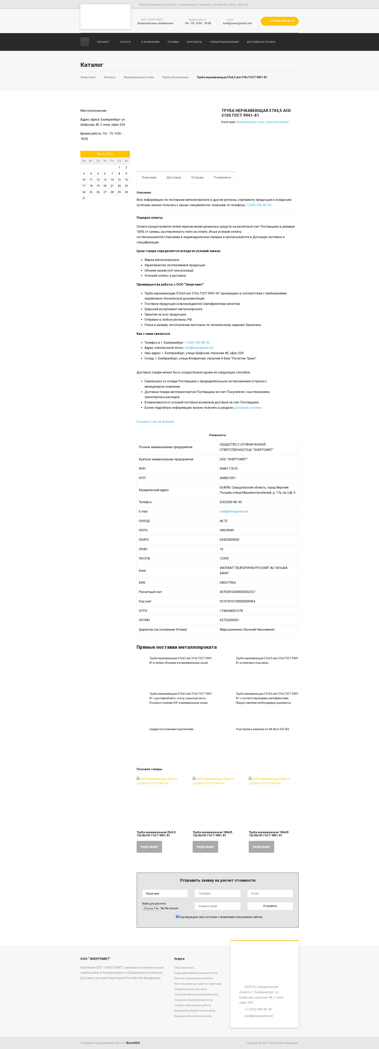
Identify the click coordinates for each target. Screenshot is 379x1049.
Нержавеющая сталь (250, 122)
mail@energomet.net (199, 348)
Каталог (103, 41)
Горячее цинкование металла (193, 978)
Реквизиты (222, 177)
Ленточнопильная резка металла (196, 994)
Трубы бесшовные (277, 122)
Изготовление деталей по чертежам (197, 983)
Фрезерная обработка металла (194, 1010)
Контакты (194, 41)
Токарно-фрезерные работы (192, 1005)
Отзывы (173, 41)
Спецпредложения (224, 41)
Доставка (173, 177)
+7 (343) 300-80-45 (282, 21)
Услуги (125, 41)
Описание (149, 177)
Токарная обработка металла (193, 1000)
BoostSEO (133, 1042)
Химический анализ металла (193, 1016)
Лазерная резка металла (190, 989)
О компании (150, 41)
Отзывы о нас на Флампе (155, 422)
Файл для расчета (154, 903)
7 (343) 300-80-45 (258, 205)
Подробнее (149, 847)
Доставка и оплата (261, 41)
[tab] (149, 177)
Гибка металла (183, 967)
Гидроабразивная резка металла (195, 973)
